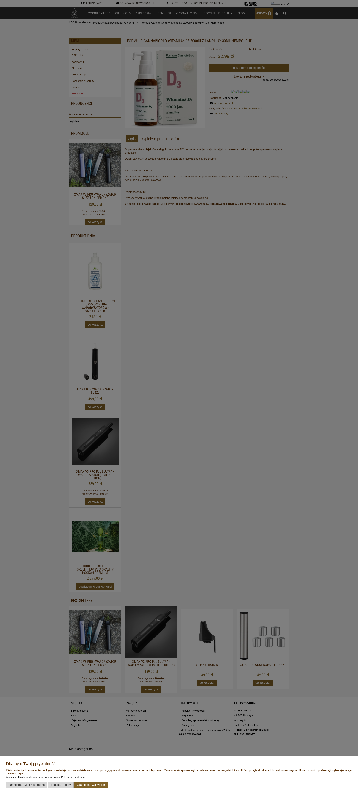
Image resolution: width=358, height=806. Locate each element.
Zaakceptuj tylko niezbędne (27, 784)
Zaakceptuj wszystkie (91, 784)
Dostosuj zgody (61, 784)
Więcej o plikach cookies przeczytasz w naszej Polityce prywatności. (46, 776)
